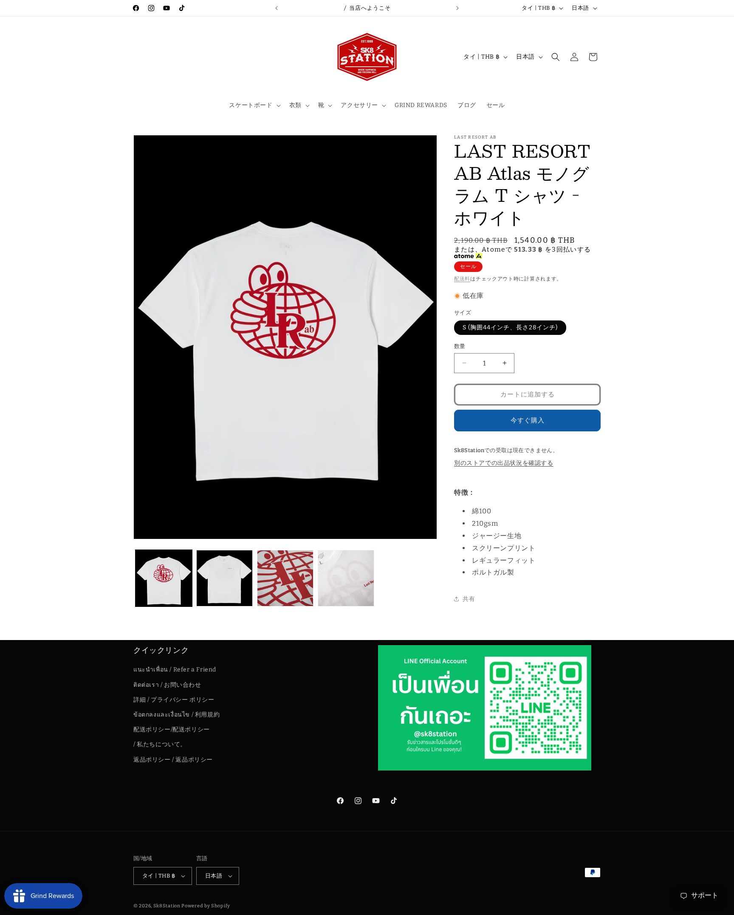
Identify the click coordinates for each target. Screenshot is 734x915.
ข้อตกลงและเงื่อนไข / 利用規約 (176, 714)
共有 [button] (469, 599)
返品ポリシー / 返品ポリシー (173, 759)
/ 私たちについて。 (159, 744)
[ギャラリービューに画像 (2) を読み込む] (224, 578)
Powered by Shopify (205, 906)
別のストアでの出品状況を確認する (503, 463)
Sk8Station (167, 906)
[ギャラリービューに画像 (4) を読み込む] (346, 578)
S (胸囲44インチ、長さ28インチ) (510, 327)
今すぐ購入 (528, 420)
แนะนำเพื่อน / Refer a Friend (174, 670)
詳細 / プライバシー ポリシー (174, 699)
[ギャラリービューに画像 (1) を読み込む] (164, 578)
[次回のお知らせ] (457, 8)
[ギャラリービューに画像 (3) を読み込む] (285, 578)
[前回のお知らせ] (276, 8)
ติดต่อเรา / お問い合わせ (167, 684)
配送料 (462, 279)
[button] (254, 105)
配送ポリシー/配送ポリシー (171, 729)
